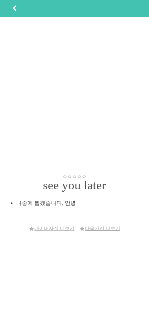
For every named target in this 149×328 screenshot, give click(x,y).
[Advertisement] (74, 95)
